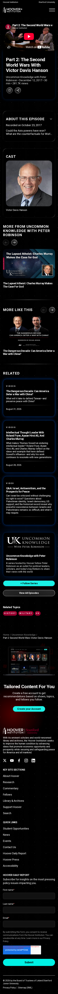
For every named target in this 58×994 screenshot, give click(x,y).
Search (7, 813)
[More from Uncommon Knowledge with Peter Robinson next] (14, 242)
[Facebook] (19, 760)
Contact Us (9, 847)
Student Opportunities (16, 828)
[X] (5, 760)
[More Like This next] (52, 310)
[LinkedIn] (33, 760)
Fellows (7, 794)
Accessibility (10, 865)
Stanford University (47, 2)
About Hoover (11, 776)
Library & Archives (13, 800)
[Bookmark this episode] (9, 90)
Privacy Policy (9, 987)
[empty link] (29, 263)
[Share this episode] (18, 90)
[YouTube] (12, 760)
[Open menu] (52, 10)
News (6, 834)
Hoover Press (11, 859)
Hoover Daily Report (14, 853)
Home (6, 634)
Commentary (10, 788)
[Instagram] (26, 760)
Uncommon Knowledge (24, 634)
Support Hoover (12, 807)
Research (8, 782)
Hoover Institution (10, 2)
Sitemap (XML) (25, 987)
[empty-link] (29, 186)
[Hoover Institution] (12, 10)
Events (7, 840)
